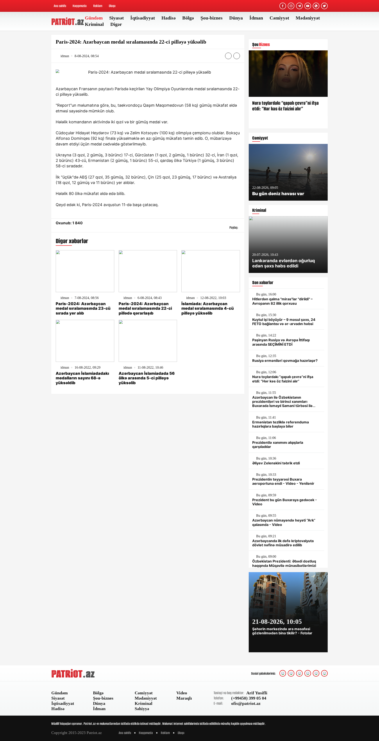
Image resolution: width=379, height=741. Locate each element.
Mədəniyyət (308, 18)
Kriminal (94, 24)
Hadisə (168, 18)
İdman (256, 18)
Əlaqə (112, 6)
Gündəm (94, 18)
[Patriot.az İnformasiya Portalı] (68, 21)
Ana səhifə (60, 6)
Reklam (97, 6)
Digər (116, 24)
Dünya (236, 18)
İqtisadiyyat (142, 18)
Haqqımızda (80, 6)
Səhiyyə (142, 708)
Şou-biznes (211, 18)
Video (181, 692)
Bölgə (188, 18)
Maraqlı (184, 698)
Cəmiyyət (279, 18)
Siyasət (116, 18)
